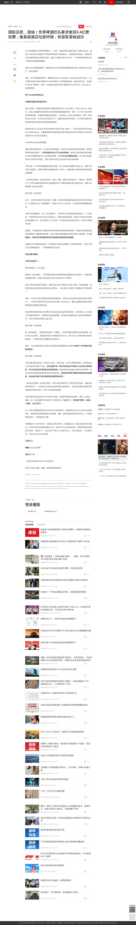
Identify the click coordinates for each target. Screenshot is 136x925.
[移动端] (81, 2)
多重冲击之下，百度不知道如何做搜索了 (58, 619)
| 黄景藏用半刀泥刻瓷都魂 (109, 409)
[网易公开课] (87, 2)
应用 (11, 2)
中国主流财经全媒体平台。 (113, 45)
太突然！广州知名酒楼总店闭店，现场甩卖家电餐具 (63, 592)
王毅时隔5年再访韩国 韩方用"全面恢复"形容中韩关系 (64, 580)
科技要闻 (101, 308)
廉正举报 (95, 923)
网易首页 (6, 2)
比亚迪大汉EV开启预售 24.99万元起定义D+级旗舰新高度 (66, 630)
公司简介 (48, 923)
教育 (99, 436)
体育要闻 (101, 116)
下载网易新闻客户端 (50, 511)
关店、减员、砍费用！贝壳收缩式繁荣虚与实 (113, 293)
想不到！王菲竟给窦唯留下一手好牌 (110, 237)
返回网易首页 (32, 511)
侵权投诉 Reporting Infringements (108, 923)
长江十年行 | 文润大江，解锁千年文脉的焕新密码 (62, 732)
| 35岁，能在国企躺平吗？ (107, 413)
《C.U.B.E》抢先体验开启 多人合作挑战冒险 (113, 476)
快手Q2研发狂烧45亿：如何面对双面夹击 (112, 338)
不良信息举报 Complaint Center (83, 923)
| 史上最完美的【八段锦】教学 (109, 424)
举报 (90, 41)
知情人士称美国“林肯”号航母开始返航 (57, 755)
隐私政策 (71, 923)
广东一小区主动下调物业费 (53, 791)
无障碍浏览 (19, 2)
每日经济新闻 (30, 42)
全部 (125, 57)
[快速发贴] (15, 53)
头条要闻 (101, 167)
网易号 (16, 26)
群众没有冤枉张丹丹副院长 (53, 865)
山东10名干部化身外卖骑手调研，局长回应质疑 (62, 568)
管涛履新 (32, 505)
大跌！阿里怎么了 (104, 284)
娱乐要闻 (101, 218)
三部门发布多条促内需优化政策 (54, 779)
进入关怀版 (26, 2)
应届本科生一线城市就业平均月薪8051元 (59, 693)
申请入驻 (88, 26)
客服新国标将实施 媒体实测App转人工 (58, 717)
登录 (111, 2)
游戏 (125, 436)
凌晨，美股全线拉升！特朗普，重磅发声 (111, 289)
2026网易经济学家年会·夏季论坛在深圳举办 (112, 297)
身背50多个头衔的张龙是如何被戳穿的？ (59, 642)
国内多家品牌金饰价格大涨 (53, 830)
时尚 (118, 436)
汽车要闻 (101, 354)
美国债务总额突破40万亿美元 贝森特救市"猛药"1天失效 (65, 541)
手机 (112, 436)
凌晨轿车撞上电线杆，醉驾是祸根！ (56, 880)
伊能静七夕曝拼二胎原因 (106, 255)
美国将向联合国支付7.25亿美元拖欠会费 (58, 669)
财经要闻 (101, 265)
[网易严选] (94, 2)
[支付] (100, 2)
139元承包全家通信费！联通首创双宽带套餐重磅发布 (64, 705)
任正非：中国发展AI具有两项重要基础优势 (112, 333)
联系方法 (54, 923)
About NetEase (40, 923)
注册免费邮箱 (119, 2)
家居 (106, 436)
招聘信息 (59, 923)
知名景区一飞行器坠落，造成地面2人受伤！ (60, 892)
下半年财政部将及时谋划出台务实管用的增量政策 (62, 842)
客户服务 (65, 923)
